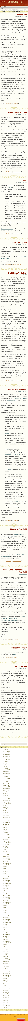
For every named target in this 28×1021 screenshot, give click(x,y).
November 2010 (6, 819)
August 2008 (6, 864)
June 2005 (5, 927)
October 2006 (6, 900)
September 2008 (7, 863)
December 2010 (6, 817)
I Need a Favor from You (17, 112)
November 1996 (6, 990)
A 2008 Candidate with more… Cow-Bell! (15, 571)
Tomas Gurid (22, 15)
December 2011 (6, 798)
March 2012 (5, 795)
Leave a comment (17, 171)
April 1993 (5, 1004)
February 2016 (6, 751)
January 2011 (6, 815)
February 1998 (6, 970)
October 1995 (6, 995)
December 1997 (6, 971)
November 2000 (6, 948)
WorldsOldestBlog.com (11, 1)
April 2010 (5, 831)
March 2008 (5, 873)
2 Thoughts (15, 103)
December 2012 (6, 786)
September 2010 (7, 822)
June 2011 (5, 807)
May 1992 (5, 1007)
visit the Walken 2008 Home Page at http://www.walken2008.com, (13, 618)
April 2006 (5, 910)
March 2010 (5, 832)
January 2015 (6, 771)
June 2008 (5, 868)
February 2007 (6, 895)
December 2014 (6, 773)
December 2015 (6, 754)
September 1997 (7, 975)
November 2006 (6, 898)
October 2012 (6, 790)
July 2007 (5, 887)
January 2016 (6, 753)
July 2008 (5, 866)
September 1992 (7, 1005)
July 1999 (5, 954)
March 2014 (5, 776)
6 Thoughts (15, 520)
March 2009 (5, 853)
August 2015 (6, 761)
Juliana (7, 433)
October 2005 (6, 920)
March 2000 (5, 953)
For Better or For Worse (20, 398)
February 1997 (6, 987)
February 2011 (6, 814)
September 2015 (7, 759)
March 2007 (5, 893)
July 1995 (5, 999)
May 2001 (5, 946)
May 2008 (5, 870)
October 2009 (6, 841)
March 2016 (5, 749)
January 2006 (6, 915)
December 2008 (6, 858)
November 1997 (6, 973)
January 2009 (6, 856)
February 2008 (6, 875)
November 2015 (6, 756)
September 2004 (7, 934)
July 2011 (5, 805)
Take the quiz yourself (7, 229)
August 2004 (6, 936)
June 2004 (5, 939)
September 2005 (7, 922)
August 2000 (6, 949)
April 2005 (5, 931)
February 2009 (6, 854)
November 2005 (6, 919)
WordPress (12, 1014)
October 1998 (6, 966)
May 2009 (5, 849)
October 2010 (6, 820)
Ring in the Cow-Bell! (18, 529)
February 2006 (6, 914)
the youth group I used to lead (13, 454)
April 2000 (5, 951)
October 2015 (6, 758)
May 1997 (5, 982)
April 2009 (5, 851)
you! (14, 654)
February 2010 (6, 834)
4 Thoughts (15, 639)
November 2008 (6, 859)
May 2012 (5, 792)
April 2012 (5, 793)
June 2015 (5, 764)
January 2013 (6, 785)
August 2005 (6, 924)
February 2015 (6, 769)
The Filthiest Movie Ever (17, 273)
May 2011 (5, 808)
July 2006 (5, 905)
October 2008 (6, 861)
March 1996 (5, 993)
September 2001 (7, 943)
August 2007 (6, 885)
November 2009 (6, 839)
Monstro (16, 501)
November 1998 (6, 965)
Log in (4, 1012)
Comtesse (9, 187)
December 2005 (6, 917)
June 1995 (5, 1000)
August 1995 (6, 997)
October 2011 (6, 802)
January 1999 (6, 961)
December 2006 (6, 897)
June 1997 (5, 980)
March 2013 (5, 781)
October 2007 (6, 881)
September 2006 (7, 902)
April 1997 (5, 983)
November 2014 (6, 775)
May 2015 (5, 766)
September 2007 (7, 883)
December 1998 (6, 963)
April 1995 (5, 1002)
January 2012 (6, 797)
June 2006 (5, 907)
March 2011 (5, 812)
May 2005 (5, 929)
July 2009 (5, 846)
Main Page (8, 103)
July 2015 (5, 763)
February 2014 (6, 778)
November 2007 (6, 880)
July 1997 (5, 978)
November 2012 (6, 788)
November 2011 (6, 800)
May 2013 (5, 780)
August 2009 (6, 844)
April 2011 (5, 810)
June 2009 (5, 848)
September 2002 (7, 941)
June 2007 (5, 888)
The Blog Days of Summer (17, 389)
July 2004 (5, 937)
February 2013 (6, 783)
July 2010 (5, 825)
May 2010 (5, 829)
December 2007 (6, 878)
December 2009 (6, 837)
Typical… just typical (19, 242)
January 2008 (6, 876)
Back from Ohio (21, 666)
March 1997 (5, 985)
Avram (7, 449)
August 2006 (6, 903)
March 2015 (5, 768)
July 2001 (5, 944)
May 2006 (5, 909)
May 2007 (5, 890)
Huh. (25, 180)
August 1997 (6, 977)
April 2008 (5, 871)
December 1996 (6, 988)
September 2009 (7, 842)
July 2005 (5, 926)
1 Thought (15, 657)
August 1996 (6, 992)
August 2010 (6, 824)
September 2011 (7, 803)
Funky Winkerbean (11, 400)
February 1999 (6, 959)
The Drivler (8, 469)
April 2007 (5, 892)
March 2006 (5, 912)
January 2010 (6, 836)
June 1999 (5, 956)
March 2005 (5, 932)
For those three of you (18, 648)
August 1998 (6, 968)
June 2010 (5, 827)
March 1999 (5, 958)
